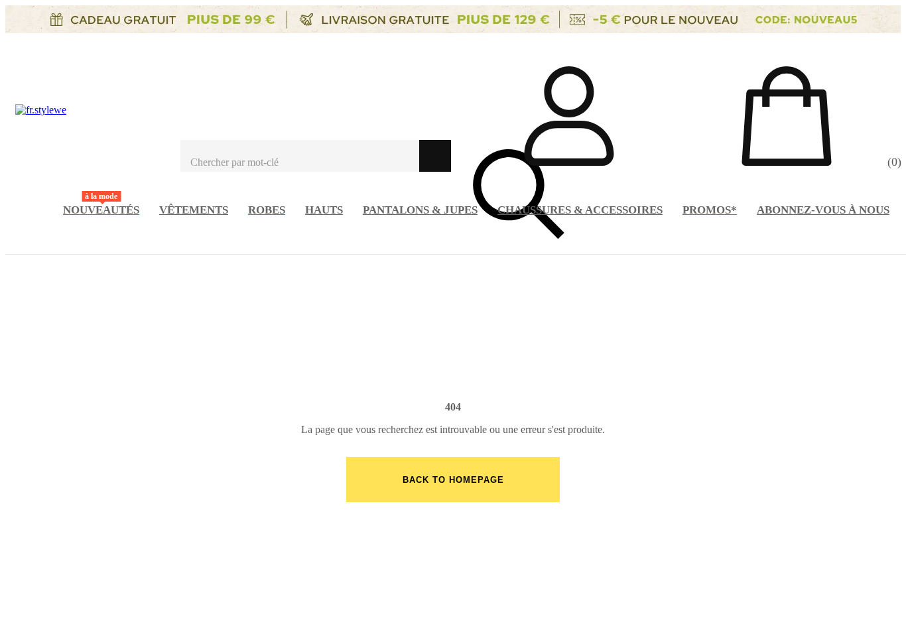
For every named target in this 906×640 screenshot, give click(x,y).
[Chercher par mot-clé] (299, 156)
